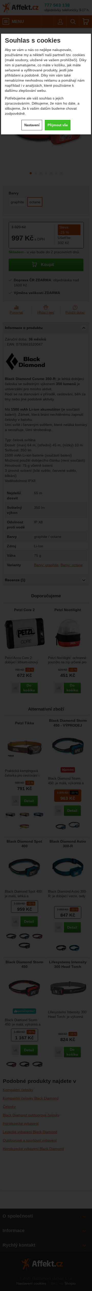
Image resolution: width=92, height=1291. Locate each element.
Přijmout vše (58, 125)
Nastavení (32, 125)
